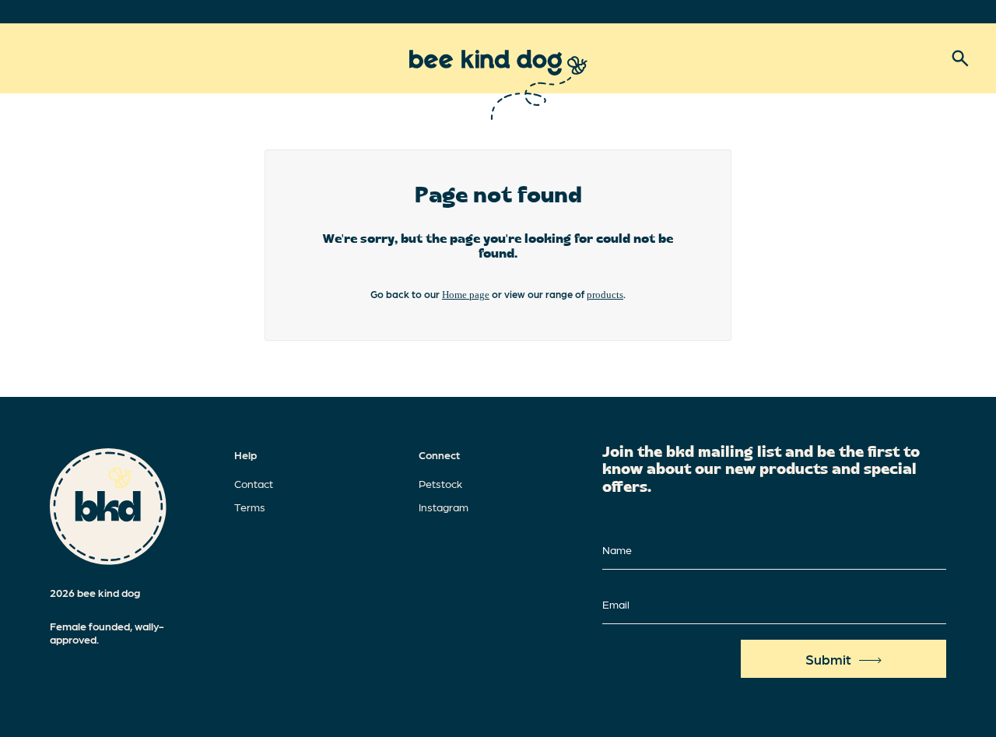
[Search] (960, 58)
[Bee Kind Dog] (498, 85)
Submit (828, 659)
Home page (465, 294)
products (605, 294)
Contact (253, 483)
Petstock (440, 483)
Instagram (443, 506)
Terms (249, 506)
